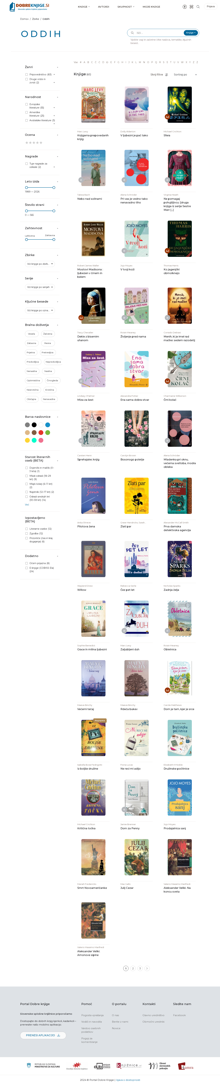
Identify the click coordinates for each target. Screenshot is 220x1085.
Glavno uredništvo (153, 1015)
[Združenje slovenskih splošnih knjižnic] (129, 1066)
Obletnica (170, 649)
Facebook (179, 1015)
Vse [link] (76, 62)
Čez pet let (127, 589)
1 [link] (125, 968)
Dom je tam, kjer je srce (179, 709)
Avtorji (103, 6)
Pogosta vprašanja (92, 1015)
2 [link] (133, 968)
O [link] (148, 62)
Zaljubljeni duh (129, 649)
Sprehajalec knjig (88, 459)
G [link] (118, 62)
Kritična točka (86, 828)
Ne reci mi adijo (130, 768)
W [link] (182, 62)
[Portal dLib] (102, 1066)
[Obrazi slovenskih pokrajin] (159, 1066)
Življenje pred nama (133, 336)
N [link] (144, 62)
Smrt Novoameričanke (92, 887)
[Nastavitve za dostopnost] (184, 6)
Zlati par (125, 526)
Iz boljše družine (87, 768)
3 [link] (140, 968)
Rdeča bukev (129, 709)
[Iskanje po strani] (198, 6)
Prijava (211, 6)
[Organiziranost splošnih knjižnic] (77, 1066)
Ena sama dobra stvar (134, 399)
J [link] (128, 62)
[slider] (26, 187)
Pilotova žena (86, 526)
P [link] (152, 62)
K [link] (132, 62)
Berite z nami (120, 1021)
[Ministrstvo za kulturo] (43, 1065)
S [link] (163, 62)
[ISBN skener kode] (191, 6)
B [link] (88, 62)
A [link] (84, 62)
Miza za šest (85, 399)
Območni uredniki (153, 1021)
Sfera (167, 135)
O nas (115, 1015)
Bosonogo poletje (132, 459)
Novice (116, 1028)
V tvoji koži (127, 269)
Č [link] (95, 62)
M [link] (140, 62)
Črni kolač (170, 399)
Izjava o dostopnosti (128, 1079)
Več (27, 504)
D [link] (103, 62)
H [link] (122, 62)
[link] (147, 968)
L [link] (136, 62)
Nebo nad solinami (89, 198)
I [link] (125, 62)
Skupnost (125, 6)
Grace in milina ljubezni (92, 649)
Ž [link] (197, 62)
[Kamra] (185, 1066)
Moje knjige (151, 6)
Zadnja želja (171, 589)
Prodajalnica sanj (175, 828)
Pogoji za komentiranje (89, 1040)
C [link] (92, 62)
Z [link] (193, 62)
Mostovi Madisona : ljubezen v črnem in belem (90, 273)
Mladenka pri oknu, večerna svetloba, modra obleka (180, 463)
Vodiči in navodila (91, 1021)
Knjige (82, 6)
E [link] (111, 62)
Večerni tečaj (85, 709)
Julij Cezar (127, 887)
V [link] (178, 62)
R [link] (160, 62)
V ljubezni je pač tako (134, 135)
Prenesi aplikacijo (41, 1035)
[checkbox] (40, 74)
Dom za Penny (130, 828)
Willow (81, 589)
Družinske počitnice (176, 768)
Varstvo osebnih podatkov (91, 1030)
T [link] (170, 62)
